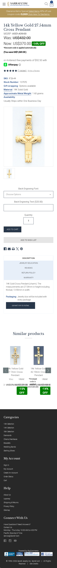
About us (7, 495)
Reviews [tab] (28, 268)
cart (5, 480)
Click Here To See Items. (39, 14)
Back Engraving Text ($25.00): (28, 201)
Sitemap (7, 510)
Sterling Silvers (9, 451)
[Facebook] (5, 249)
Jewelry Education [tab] (28, 263)
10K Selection (9, 424)
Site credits (34, 564)
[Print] (13, 249)
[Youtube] (15, 540)
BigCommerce (33, 551)
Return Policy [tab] (28, 273)
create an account (11, 473)
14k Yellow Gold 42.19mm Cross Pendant (39, 372)
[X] (17, 249)
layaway (7, 499)
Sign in (6, 465)
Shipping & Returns (11, 502)
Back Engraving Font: (28, 188)
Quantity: (28, 215)
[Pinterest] (21, 249)
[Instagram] (10, 540)
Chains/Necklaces (10, 439)
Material (8, 89)
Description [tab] (28, 258)
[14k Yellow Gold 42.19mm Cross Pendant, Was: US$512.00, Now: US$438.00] (38, 355)
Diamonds (8, 435)
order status (8, 477)
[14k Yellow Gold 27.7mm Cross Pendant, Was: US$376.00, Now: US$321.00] (15, 355)
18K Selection (9, 432)
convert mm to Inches (20, 305)
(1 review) (22, 70)
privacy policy (9, 506)
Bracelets (7, 443)
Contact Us (8, 527)
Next (48, 370)
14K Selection (9, 428)
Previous (6, 370)
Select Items (34, 11)
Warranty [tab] (28, 277)
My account (8, 469)
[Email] (9, 249)
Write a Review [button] (34, 71)
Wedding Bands (10, 447)
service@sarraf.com (11, 536)
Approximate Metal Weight (17, 93)
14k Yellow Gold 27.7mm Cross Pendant (15, 372)
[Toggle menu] (4, 4)
